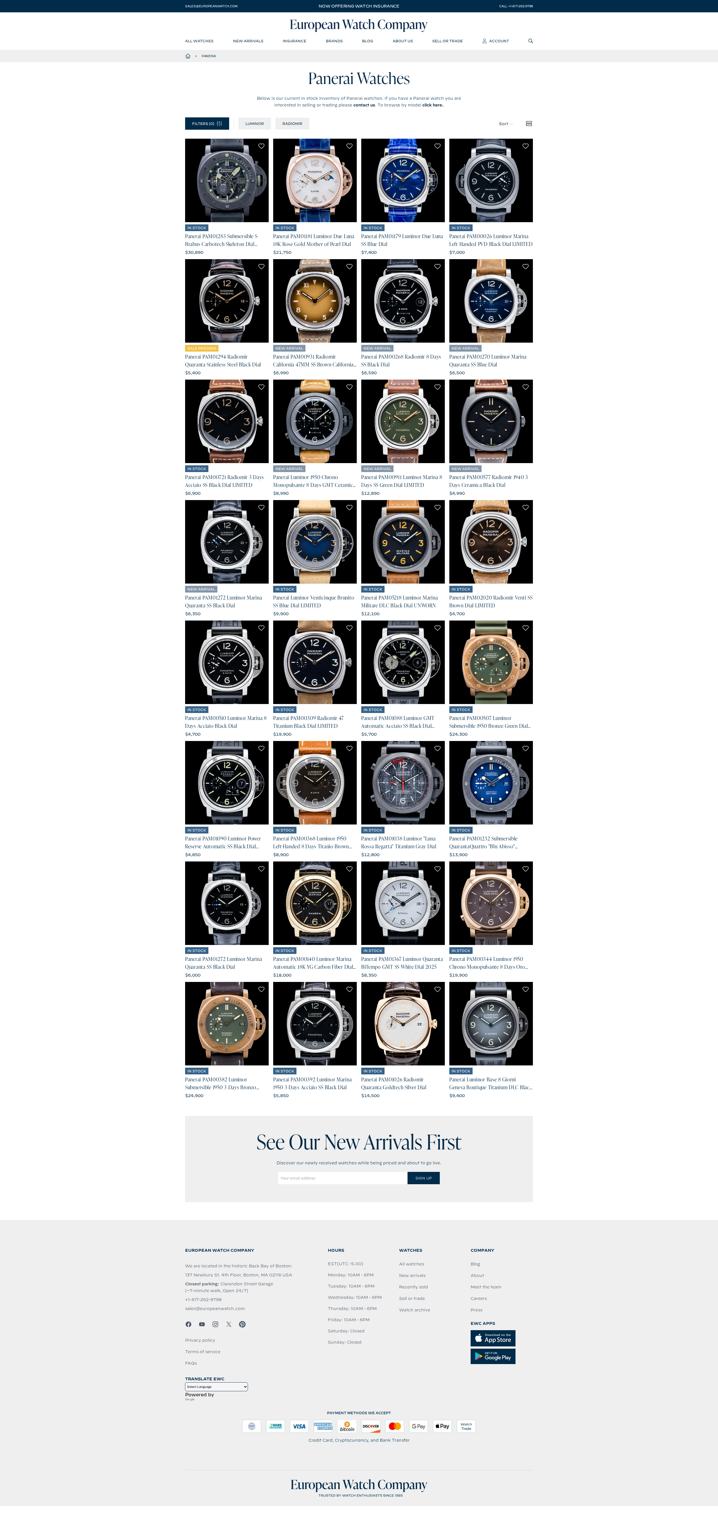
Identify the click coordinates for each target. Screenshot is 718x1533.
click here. (433, 105)
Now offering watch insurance (359, 6)
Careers (479, 1298)
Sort (503, 124)
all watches (199, 41)
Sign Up (423, 1178)
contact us (364, 105)
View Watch (227, 180)
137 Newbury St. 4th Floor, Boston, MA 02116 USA (238, 1275)
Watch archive (414, 1310)
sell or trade (447, 41)
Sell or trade (412, 1298)
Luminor (254, 124)
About (477, 1275)
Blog (475, 1264)
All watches (411, 1264)
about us (403, 41)
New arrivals (412, 1275)
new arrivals (248, 41)
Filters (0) (203, 124)
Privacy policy (200, 1340)
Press (476, 1310)
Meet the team (486, 1287)
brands (334, 41)
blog (367, 41)
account (499, 41)
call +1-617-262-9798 (516, 6)
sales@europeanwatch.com (211, 6)
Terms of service (202, 1351)
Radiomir (292, 124)
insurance (294, 41)
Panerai (209, 56)
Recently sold (413, 1287)
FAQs (191, 1363)
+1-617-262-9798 (203, 1299)
